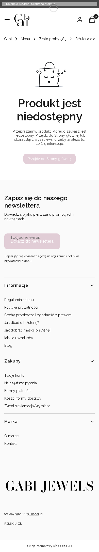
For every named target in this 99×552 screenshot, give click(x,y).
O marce (11, 436)
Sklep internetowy (48, 546)
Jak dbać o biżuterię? (21, 323)
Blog (8, 345)
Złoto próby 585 (52, 39)
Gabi (8, 39)
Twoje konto (14, 375)
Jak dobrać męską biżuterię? (27, 330)
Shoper (34, 514)
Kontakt (10, 443)
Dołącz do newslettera (32, 241)
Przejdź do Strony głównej (49, 159)
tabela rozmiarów (18, 338)
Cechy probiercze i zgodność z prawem (38, 315)
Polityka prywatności (21, 307)
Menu (25, 39)
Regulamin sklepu (19, 300)
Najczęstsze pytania (20, 383)
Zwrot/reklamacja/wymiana (27, 406)
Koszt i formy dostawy (22, 398)
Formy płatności (17, 391)
